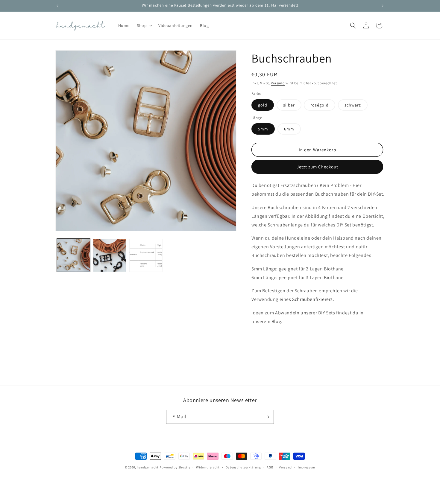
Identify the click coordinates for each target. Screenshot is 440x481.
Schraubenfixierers (312, 299)
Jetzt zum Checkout (317, 167)
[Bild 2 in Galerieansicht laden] (109, 255)
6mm (289, 129)
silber (289, 105)
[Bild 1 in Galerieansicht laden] (73, 255)
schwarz (353, 105)
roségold (319, 105)
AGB (270, 467)
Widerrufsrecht (208, 467)
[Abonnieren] (267, 417)
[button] (144, 25)
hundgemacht (148, 467)
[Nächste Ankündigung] (382, 5)
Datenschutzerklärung (243, 467)
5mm (263, 129)
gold (262, 105)
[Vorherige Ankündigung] (57, 5)
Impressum (306, 467)
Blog (276, 321)
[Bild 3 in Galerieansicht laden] (146, 255)
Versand (278, 83)
